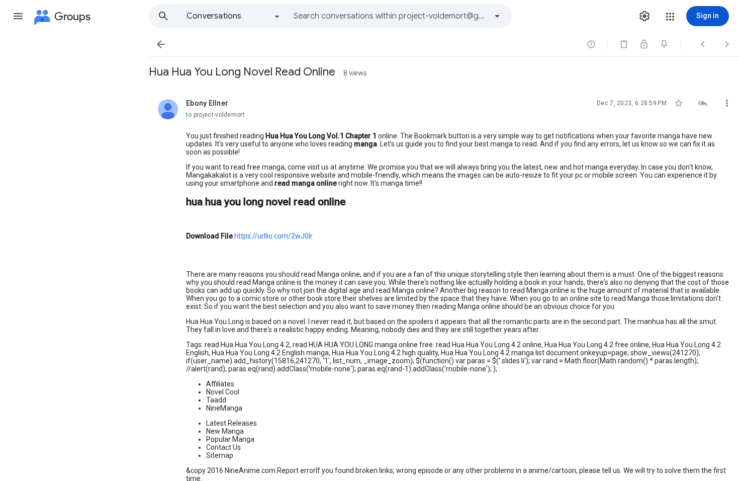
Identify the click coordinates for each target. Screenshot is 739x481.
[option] (233, 16)
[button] (18, 16)
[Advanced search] (497, 16)
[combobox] (390, 16)
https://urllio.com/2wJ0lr (273, 236)
